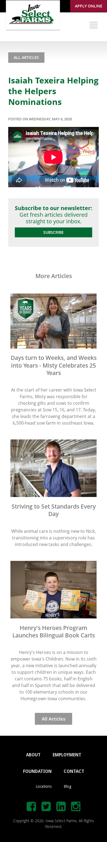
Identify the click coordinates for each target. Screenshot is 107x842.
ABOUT (33, 754)
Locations (44, 786)
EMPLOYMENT (67, 754)
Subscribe (53, 232)
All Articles (26, 57)
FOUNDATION (37, 771)
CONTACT (74, 771)
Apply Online (88, 6)
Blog (67, 786)
